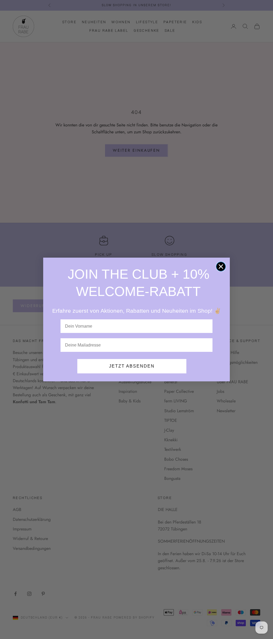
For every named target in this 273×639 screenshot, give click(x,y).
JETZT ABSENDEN (132, 366)
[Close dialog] (221, 266)
